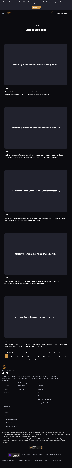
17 (33, 356)
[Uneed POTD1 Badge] (36, 447)
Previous (10, 352)
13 (12, 356)
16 (28, 356)
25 (35, 360)
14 (17, 356)
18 (38, 356)
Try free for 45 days (60, 13)
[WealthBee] (10, 13)
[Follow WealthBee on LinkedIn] (6, 373)
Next (41, 360)
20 (49, 356)
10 (59, 352)
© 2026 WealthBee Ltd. (9, 370)
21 (54, 356)
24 (30, 360)
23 (65, 356)
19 (44, 356)
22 (60, 356)
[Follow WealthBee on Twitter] (3, 373)
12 (6, 356)
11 (64, 352)
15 (22, 356)
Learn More (36, 7)
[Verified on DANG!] (14, 455)
